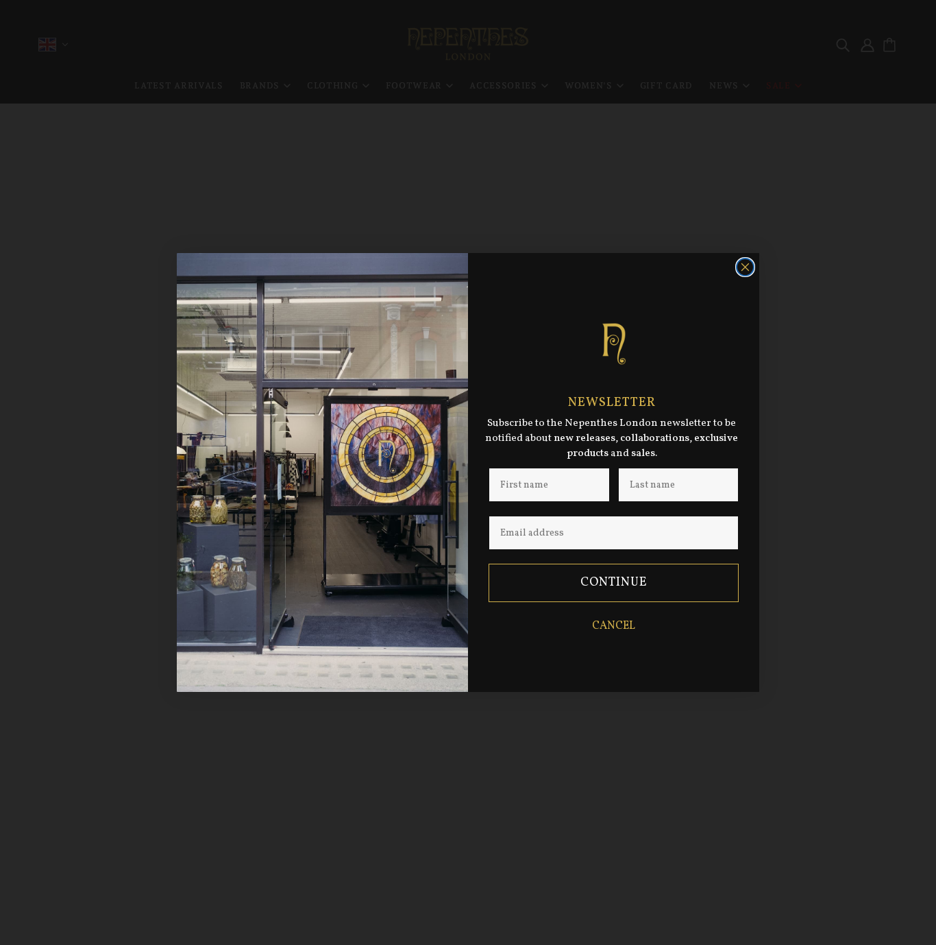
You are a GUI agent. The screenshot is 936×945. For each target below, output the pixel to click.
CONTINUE (614, 582)
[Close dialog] (745, 267)
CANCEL (613, 626)
